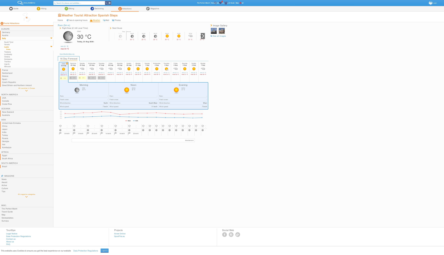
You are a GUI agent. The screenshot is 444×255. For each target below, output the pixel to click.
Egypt (4, 155)
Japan (4, 129)
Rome (8, 49)
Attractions (127, 8)
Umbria (7, 57)
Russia (5, 138)
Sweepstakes (7, 217)
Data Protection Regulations (85, 250)
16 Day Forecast (68, 58)
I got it (104, 250)
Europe (5, 29)
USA (4, 98)
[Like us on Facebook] (224, 234)
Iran (3, 144)
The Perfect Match (9, 208)
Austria (5, 35)
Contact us (11, 239)
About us (10, 241)
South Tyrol (8, 42)
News (4, 179)
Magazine (154, 8)
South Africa (7, 158)
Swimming (99, 8)
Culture (5, 188)
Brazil (4, 166)
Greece (5, 76)
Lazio (6, 47)
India (4, 132)
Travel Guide (7, 211)
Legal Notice (11, 233)
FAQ (8, 244)
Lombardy (8, 54)
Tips (3, 191)
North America (9, 94)
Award (4, 182)
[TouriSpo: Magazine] (237, 234)
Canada (5, 101)
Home (60, 20)
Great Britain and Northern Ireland (17, 85)
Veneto (7, 44)
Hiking (43, 8)
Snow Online (119, 233)
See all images (219, 36)
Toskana (7, 52)
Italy (4, 38)
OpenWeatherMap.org (67, 54)
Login (435, 3)
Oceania (5, 108)
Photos (118, 20)
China (4, 126)
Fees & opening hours (78, 20)
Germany (6, 32)
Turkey (5, 135)
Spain (4, 79)
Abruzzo (7, 66)
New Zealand (8, 112)
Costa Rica (7, 104)
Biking (71, 8)
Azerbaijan (7, 147)
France (5, 70)
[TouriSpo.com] (26, 3)
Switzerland (7, 73)
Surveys (5, 220)
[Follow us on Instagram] (231, 234)
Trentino (7, 61)
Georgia (5, 141)
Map (3, 214)
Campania (8, 59)
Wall (107, 20)
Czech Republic (9, 82)
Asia (3, 119)
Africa (5, 152)
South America (9, 163)
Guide (15, 8)
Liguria (7, 64)
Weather (96, 20)
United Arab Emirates (11, 123)
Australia (6, 115)
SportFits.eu (119, 236)
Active (4, 185)
